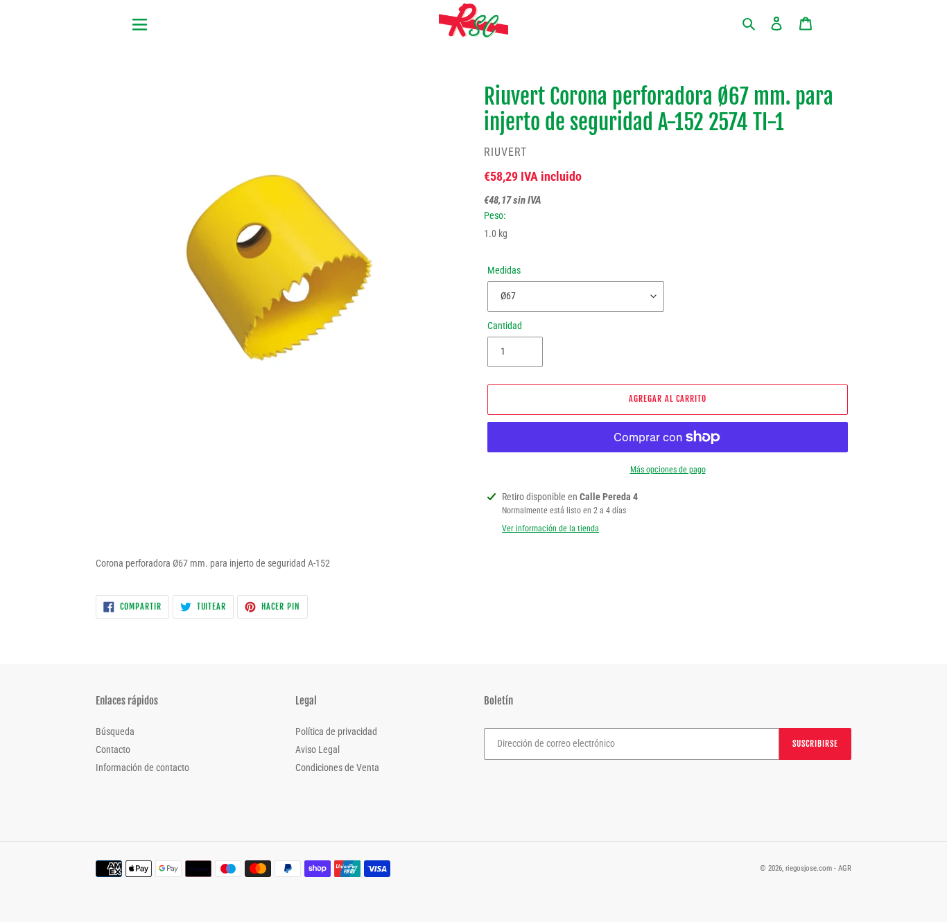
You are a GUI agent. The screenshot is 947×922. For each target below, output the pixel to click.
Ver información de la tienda (550, 528)
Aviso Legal (317, 749)
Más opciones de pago (668, 470)
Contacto (113, 749)
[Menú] (196, 16)
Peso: (494, 215)
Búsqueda (115, 731)
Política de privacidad (336, 731)
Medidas (504, 270)
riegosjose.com (808, 868)
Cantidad (504, 325)
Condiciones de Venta (337, 767)
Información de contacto (142, 767)
